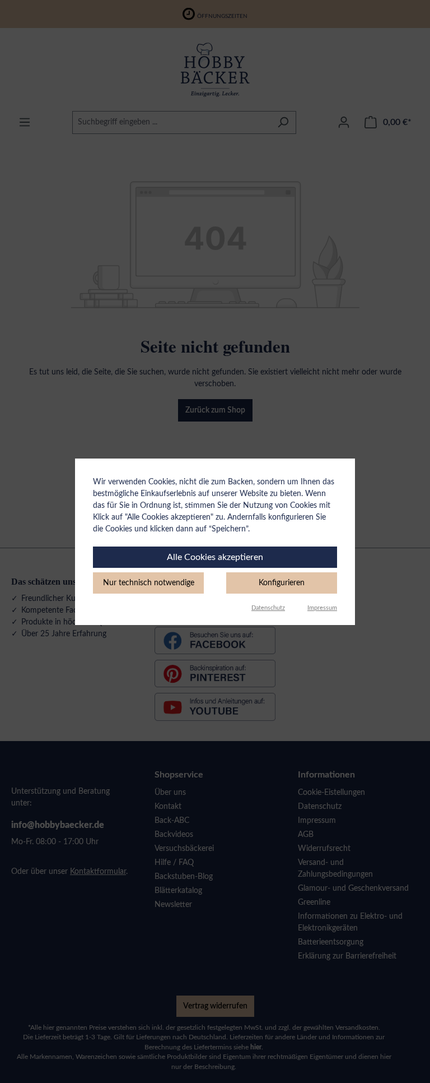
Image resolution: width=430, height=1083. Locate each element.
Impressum (322, 608)
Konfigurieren (282, 583)
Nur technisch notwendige (148, 583)
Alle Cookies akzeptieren (215, 557)
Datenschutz (268, 608)
